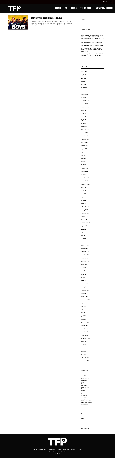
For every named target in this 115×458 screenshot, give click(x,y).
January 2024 (84, 171)
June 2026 (83, 78)
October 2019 (84, 335)
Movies (58, 8)
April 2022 (83, 238)
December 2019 (85, 328)
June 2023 (83, 193)
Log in (82, 418)
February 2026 (85, 91)
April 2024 (83, 161)
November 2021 (85, 255)
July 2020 (83, 306)
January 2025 (84, 132)
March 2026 (84, 87)
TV (66, 8)
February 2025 (85, 129)
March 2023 (84, 203)
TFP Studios (85, 8)
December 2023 (85, 174)
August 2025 (84, 110)
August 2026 (84, 71)
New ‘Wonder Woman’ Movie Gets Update (92, 45)
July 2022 (83, 229)
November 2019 (85, 332)
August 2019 (84, 341)
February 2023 (85, 206)
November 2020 (85, 293)
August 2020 (84, 303)
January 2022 (84, 248)
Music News (84, 385)
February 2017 (85, 361)
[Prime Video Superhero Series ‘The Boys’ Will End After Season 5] (18, 22)
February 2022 (85, 245)
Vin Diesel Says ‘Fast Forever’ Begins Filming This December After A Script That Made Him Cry (92, 49)
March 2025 (84, 126)
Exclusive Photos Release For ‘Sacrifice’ (91, 42)
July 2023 (83, 190)
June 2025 (83, 116)
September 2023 (85, 184)
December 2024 (85, 136)
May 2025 (83, 120)
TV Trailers (83, 397)
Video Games (84, 404)
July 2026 (83, 75)
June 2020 (83, 309)
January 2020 (84, 325)
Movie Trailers (84, 380)
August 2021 (84, 264)
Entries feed (84, 421)
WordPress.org (85, 428)
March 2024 (84, 165)
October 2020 (84, 296)
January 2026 (84, 94)
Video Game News (86, 400)
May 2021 (83, 274)
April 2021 (83, 277)
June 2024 (83, 155)
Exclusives (83, 375)
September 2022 (85, 222)
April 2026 (83, 84)
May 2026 (83, 81)
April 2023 (83, 200)
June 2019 (83, 348)
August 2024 (84, 148)
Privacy (80, 449)
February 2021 (85, 283)
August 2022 (84, 226)
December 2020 (85, 290)
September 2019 (85, 338)
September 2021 (85, 261)
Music (74, 8)
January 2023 (84, 210)
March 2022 (84, 242)
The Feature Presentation (40, 449)
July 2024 (83, 152)
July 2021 (83, 267)
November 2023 (85, 177)
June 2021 (83, 271)
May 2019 (83, 351)
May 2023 (83, 197)
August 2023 (84, 187)
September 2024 (85, 145)
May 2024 (83, 158)
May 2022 (83, 235)
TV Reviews (84, 395)
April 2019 (83, 354)
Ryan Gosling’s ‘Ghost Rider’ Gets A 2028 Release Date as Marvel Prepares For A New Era (92, 55)
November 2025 (85, 100)
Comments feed (85, 425)
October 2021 (84, 258)
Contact (73, 449)
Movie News (84, 377)
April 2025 (83, 123)
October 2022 (84, 219)
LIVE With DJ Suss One (104, 8)
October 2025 (84, 104)
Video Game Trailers (86, 402)
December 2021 (85, 251)
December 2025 (85, 97)
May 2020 (83, 312)
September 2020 (85, 299)
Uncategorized (84, 399)
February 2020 (85, 322)
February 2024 (85, 168)
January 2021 (84, 287)
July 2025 (83, 113)
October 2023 (84, 181)
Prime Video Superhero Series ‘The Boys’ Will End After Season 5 (47, 18)
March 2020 (84, 319)
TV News (33, 15)
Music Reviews (85, 387)
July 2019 (83, 344)
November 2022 (85, 216)
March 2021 (84, 280)
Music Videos (84, 388)
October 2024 (84, 142)
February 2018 (85, 357)
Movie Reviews (85, 378)
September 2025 (85, 107)
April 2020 (83, 316)
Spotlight (83, 390)
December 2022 (85, 213)
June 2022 (83, 232)
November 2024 (85, 139)
